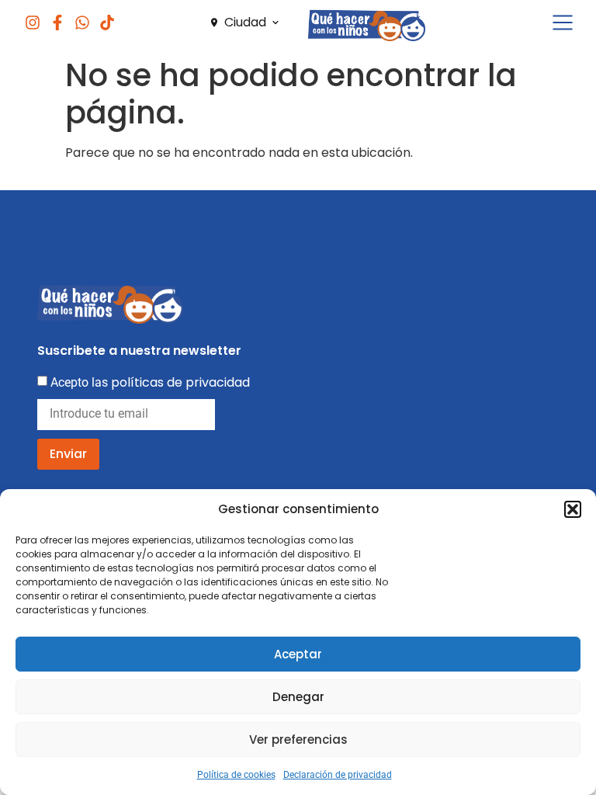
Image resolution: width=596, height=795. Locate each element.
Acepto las (150, 382)
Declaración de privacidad (337, 774)
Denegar (298, 697)
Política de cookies (236, 774)
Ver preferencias (298, 739)
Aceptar (298, 654)
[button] (572, 509)
